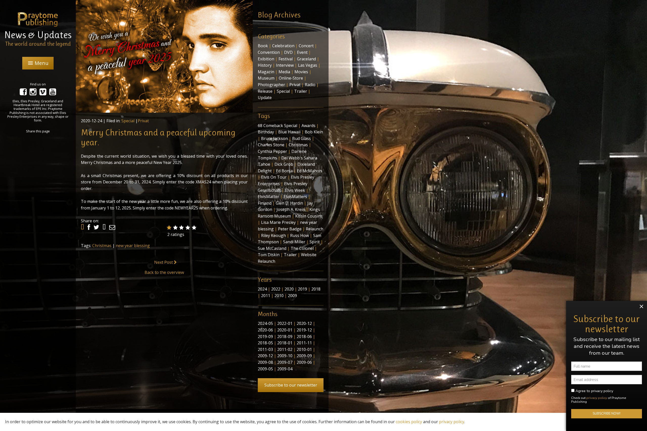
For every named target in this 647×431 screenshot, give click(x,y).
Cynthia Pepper (272, 151)
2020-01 (284, 330)
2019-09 (265, 336)
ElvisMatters (295, 196)
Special (127, 121)
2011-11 (304, 343)
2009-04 (284, 369)
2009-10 (284, 355)
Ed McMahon (309, 171)
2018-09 (284, 336)
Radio (310, 84)
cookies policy (409, 421)
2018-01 (284, 343)
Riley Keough (273, 235)
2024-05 (265, 323)
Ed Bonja (284, 171)
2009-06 (304, 362)
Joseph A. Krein (290, 209)
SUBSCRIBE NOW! (606, 414)
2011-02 (284, 349)
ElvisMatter (268, 196)
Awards (308, 125)
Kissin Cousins (308, 216)
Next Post (164, 262)
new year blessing (133, 245)
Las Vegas (307, 65)
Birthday (266, 132)
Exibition (266, 59)
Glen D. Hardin (289, 203)
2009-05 (265, 369)
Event (302, 52)
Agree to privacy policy (593, 390)
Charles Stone (271, 145)
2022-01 (284, 323)
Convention (269, 52)
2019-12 (304, 330)
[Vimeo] (42, 93)
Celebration (283, 46)
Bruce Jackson (274, 138)
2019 (302, 289)
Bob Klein (314, 132)
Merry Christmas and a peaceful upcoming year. (158, 137)
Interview (285, 65)
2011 (265, 295)
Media (284, 72)
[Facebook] (23, 93)
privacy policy (596, 398)
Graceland (306, 59)
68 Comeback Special (277, 125)
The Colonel (302, 248)
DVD (288, 52)
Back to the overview (164, 272)
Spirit (315, 242)
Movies (301, 72)
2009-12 (265, 355)
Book (263, 46)
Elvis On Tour (274, 177)
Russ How (299, 235)
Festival (286, 59)
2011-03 (265, 349)
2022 (275, 289)
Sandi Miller (294, 242)
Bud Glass (301, 138)
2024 (262, 289)
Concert (306, 46)
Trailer (300, 91)
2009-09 (304, 355)
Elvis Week (295, 190)
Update (265, 97)
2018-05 (265, 343)
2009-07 (284, 362)
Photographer (271, 84)
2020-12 (304, 323)
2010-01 (304, 349)
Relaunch (314, 229)
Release (265, 91)
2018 (315, 289)
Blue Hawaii (289, 132)
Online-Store (291, 78)
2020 (289, 289)
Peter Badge (290, 229)
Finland (264, 203)
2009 (292, 295)
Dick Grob (283, 164)
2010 (279, 295)
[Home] (38, 19)
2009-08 (265, 362)
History (265, 65)
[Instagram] (33, 93)
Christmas (101, 245)
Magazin (266, 72)
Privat (143, 121)
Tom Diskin (269, 254)
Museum (266, 78)
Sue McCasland (272, 248)
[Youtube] (52, 93)
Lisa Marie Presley (278, 222)
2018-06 (304, 336)
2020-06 (265, 330)
